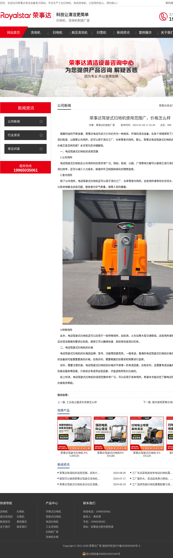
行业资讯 (14, 135)
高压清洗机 (79, 32)
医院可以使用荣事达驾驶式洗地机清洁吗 (79, 478)
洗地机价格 (52, 536)
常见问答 (14, 149)
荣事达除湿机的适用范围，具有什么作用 (79, 472)
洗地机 (35, 32)
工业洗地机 (52, 526)
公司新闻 (14, 121)
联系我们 (22, 526)
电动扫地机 (52, 521)
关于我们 (5, 526)
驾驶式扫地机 (105, 133)
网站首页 (13, 32)
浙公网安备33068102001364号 (103, 553)
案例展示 (145, 32)
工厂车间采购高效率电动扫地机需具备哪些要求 (152, 472)
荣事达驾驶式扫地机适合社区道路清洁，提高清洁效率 (79, 484)
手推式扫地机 (53, 511)
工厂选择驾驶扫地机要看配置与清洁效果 (152, 484)
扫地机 (57, 32)
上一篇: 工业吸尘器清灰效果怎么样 (77, 402)
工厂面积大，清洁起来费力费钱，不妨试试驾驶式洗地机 (152, 478)
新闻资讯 (123, 32)
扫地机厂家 (52, 531)
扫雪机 (101, 32)
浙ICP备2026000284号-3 (126, 545)
